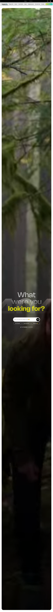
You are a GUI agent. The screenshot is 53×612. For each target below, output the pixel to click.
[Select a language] (50, 1)
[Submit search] (47, 1)
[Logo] (5, 4)
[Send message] (38, 319)
